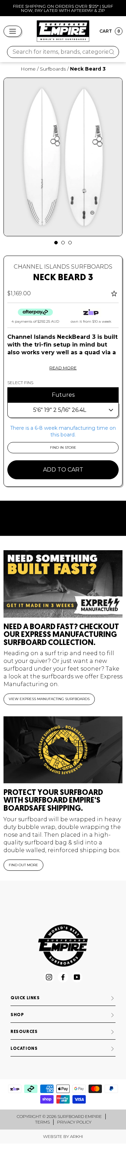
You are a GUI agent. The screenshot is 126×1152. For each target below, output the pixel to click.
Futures (63, 394)
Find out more (23, 865)
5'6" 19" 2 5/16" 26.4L (59, 410)
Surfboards (53, 69)
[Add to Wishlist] (115, 293)
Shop (17, 1015)
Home (28, 69)
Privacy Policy (74, 1122)
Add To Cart (63, 469)
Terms (42, 1122)
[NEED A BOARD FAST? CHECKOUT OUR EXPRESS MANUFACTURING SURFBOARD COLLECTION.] (63, 583)
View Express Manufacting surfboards (49, 699)
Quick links (25, 998)
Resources (23, 1032)
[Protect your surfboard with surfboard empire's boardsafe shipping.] (63, 749)
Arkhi (76, 1136)
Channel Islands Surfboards (63, 266)
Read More (63, 367)
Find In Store (63, 447)
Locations (23, 1049)
